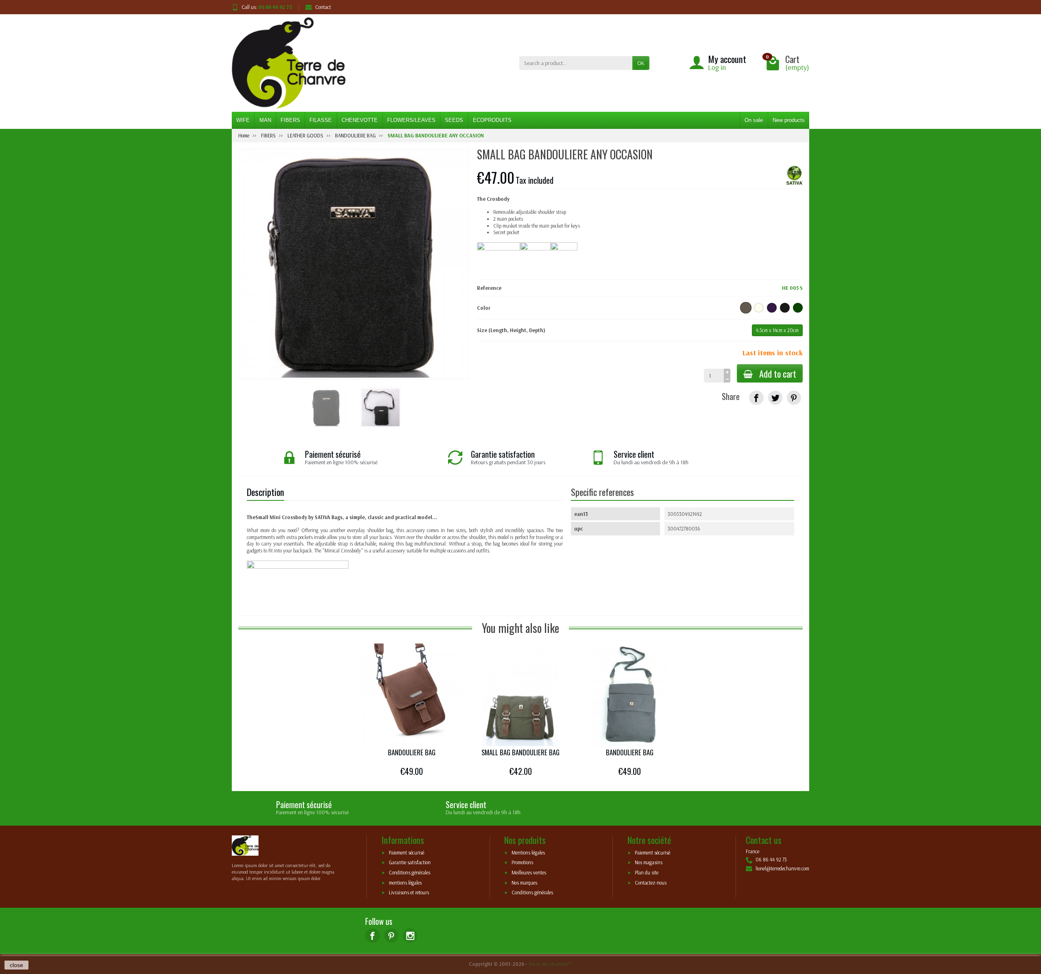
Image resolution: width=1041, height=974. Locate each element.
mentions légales (405, 882)
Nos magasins (648, 862)
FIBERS (290, 120)
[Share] (756, 398)
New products (789, 120)
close (16, 965)
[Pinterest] (794, 398)
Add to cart (777, 373)
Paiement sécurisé (406, 852)
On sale (754, 120)
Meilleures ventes (529, 873)
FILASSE (320, 120)
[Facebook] (372, 935)
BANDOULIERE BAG (412, 752)
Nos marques (524, 882)
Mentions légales (528, 852)
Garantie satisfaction (410, 862)
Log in (717, 67)
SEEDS (454, 120)
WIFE (243, 120)
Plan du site (646, 873)
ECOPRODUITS (492, 120)
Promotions (522, 862)
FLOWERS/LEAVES (411, 120)
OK (641, 63)
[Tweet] (775, 398)
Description (265, 491)
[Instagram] (410, 935)
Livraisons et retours (409, 892)
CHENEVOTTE (360, 120)
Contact (323, 7)
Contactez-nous (650, 882)
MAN (265, 120)
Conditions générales (409, 873)
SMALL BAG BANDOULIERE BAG (520, 752)
